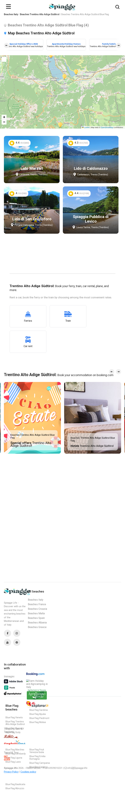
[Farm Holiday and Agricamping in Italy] (37, 687)
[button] (60, 124)
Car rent (28, 346)
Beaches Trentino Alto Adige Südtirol (39, 14)
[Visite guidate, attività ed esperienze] (37, 707)
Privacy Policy (11, 771)
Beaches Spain (36, 618)
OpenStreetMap (107, 127)
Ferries (28, 320)
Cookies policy (28, 771)
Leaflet (87, 127)
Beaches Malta (36, 613)
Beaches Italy (11, 14)
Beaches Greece (37, 627)
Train (68, 320)
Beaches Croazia (37, 608)
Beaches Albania (37, 622)
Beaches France (37, 604)
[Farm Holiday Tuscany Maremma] (36, 699)
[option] (23, 44)
